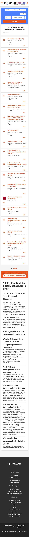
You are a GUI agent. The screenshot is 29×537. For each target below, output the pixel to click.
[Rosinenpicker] (14, 3)
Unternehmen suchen (14, 480)
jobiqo (19, 527)
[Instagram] (16, 468)
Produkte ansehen (14, 489)
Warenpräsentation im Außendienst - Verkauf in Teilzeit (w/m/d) (17, 152)
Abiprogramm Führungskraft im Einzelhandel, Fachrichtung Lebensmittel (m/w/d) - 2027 (16, 117)
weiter (15, 268)
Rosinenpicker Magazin (14, 502)
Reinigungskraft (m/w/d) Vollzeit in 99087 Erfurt (17, 185)
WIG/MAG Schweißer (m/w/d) (16, 62)
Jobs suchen (14, 475)
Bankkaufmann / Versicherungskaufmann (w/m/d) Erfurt (17, 220)
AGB (14, 507)
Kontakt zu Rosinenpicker (14, 514)
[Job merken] (4, 39)
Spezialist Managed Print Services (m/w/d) (17, 208)
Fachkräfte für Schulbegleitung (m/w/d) (16, 174)
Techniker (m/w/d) (13, 130)
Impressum (14, 512)
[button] (4, 17)
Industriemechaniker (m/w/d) (16, 71)
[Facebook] (13, 468)
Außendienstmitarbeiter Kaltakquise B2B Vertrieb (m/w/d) (17, 163)
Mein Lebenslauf (14, 482)
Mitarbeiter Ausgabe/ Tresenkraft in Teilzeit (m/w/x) (17, 50)
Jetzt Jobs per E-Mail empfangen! (15, 275)
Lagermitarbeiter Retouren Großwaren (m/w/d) (15, 83)
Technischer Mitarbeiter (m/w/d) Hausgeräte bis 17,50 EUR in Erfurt (17, 243)
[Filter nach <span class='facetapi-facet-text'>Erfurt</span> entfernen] (4, 32)
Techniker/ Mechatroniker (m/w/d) (15, 232)
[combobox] (15, 10)
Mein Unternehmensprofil (14, 491)
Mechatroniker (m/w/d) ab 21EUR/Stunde (15, 197)
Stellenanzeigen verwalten (14, 493)
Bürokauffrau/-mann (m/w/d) (16, 39)
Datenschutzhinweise (14, 509)
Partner (14, 505)
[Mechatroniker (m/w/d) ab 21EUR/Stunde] (4, 198)
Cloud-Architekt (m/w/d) (14, 94)
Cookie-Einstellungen (14, 516)
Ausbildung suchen (14, 478)
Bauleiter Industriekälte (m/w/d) (16, 256)
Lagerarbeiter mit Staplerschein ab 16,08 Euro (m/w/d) (16, 106)
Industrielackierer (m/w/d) (15, 141)
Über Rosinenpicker (14, 500)
